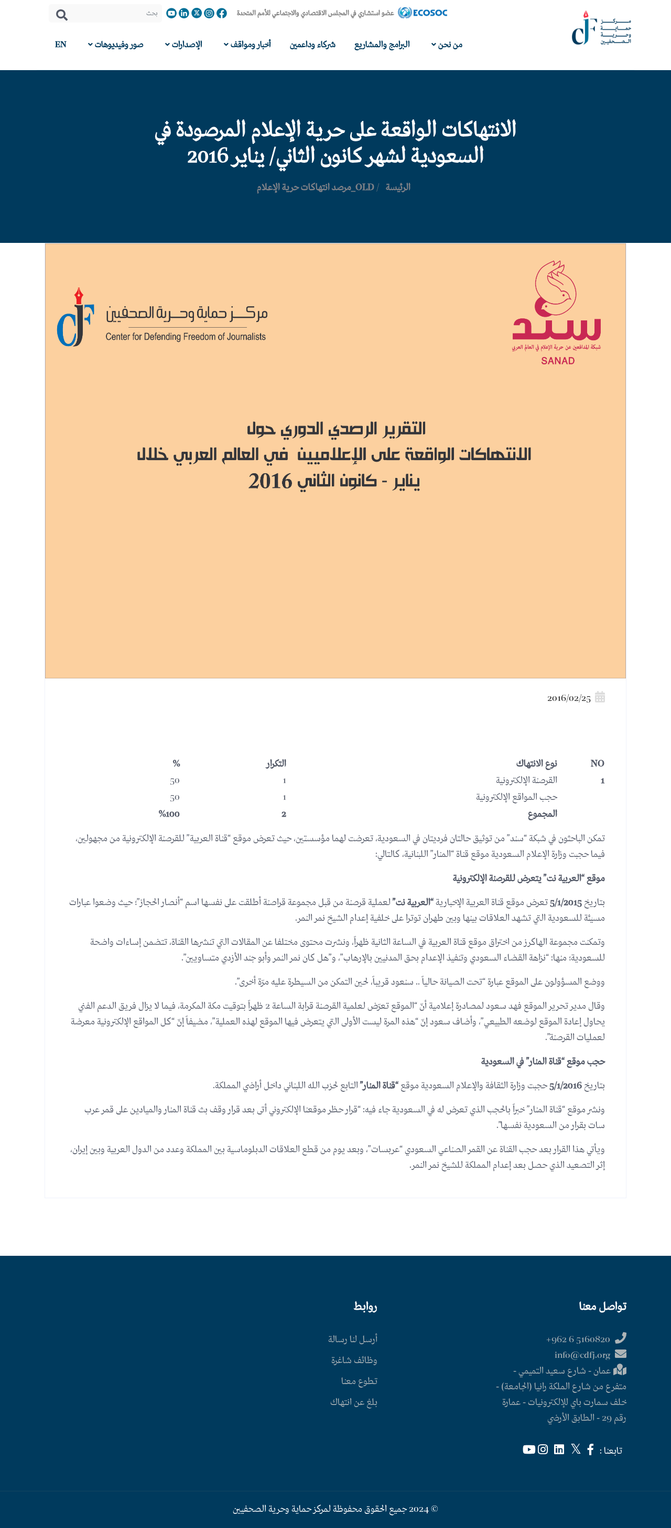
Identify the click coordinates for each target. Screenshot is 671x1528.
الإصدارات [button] (186, 44)
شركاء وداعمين (313, 44)
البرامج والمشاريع (382, 44)
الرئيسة (398, 188)
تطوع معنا (359, 1382)
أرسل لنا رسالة (352, 1340)
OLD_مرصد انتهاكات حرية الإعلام (315, 188)
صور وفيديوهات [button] (118, 44)
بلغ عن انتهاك (353, 1403)
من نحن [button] (449, 44)
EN (61, 44)
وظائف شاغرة (354, 1361)
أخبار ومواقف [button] (250, 44)
